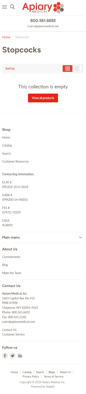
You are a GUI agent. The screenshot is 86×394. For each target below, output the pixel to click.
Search (6, 153)
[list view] (77, 68)
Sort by (10, 68)
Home (6, 37)
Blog (5, 265)
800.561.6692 (43, 20)
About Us (65, 372)
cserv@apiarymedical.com (43, 26)
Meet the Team (11, 273)
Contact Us (9, 330)
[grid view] (67, 68)
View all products (43, 98)
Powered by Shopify (43, 386)
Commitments (11, 257)
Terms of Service (53, 376)
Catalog (7, 145)
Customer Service (13, 334)
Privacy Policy (31, 376)
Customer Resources (15, 161)
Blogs (52, 372)
